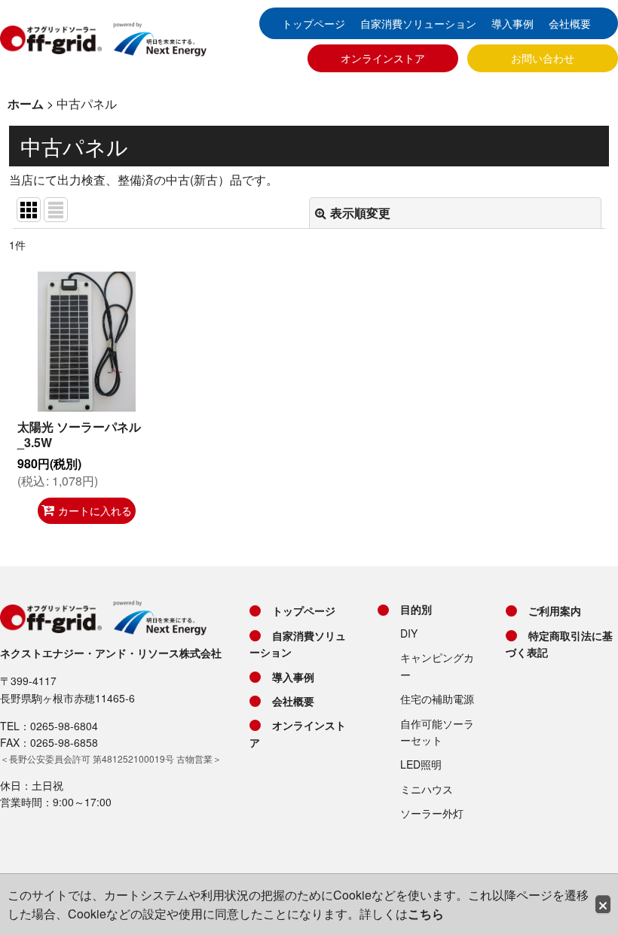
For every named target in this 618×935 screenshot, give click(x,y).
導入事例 (512, 23)
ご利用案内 (554, 610)
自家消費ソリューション (418, 23)
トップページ (313, 23)
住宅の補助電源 (437, 698)
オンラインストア (383, 57)
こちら (426, 913)
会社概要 (570, 23)
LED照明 (421, 764)
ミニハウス (426, 788)
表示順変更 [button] (360, 212)
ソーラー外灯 (432, 813)
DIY (409, 633)
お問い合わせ (542, 57)
